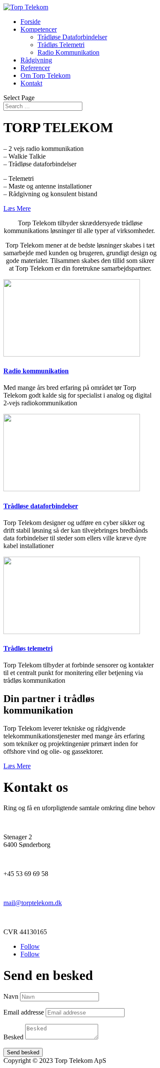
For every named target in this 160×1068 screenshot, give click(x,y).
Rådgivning (36, 60)
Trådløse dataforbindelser (40, 506)
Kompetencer (38, 29)
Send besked (23, 1052)
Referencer (35, 67)
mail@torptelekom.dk (32, 902)
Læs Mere (17, 208)
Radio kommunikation (36, 371)
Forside (30, 21)
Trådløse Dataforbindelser (72, 37)
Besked (13, 1037)
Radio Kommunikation (68, 52)
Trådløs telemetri (27, 648)
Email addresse (23, 1012)
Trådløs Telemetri (61, 44)
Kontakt (31, 83)
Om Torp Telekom (45, 75)
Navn (10, 996)
